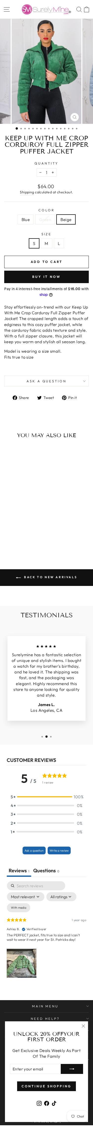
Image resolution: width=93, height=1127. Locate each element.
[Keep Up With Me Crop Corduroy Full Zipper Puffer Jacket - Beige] (26, 540)
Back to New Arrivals (50, 577)
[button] (47, 797)
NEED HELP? (45, 1019)
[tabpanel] (46, 930)
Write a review (59, 850)
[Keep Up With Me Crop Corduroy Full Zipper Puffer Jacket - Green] (20, 540)
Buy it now (46, 277)
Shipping (27, 192)
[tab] (46, 871)
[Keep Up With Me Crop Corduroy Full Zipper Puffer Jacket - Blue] (14, 540)
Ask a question (47, 381)
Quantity (46, 163)
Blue (26, 219)
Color (46, 210)
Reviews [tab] (19, 870)
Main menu (45, 1006)
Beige (66, 219)
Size (46, 234)
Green (45, 219)
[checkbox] (18, 907)
